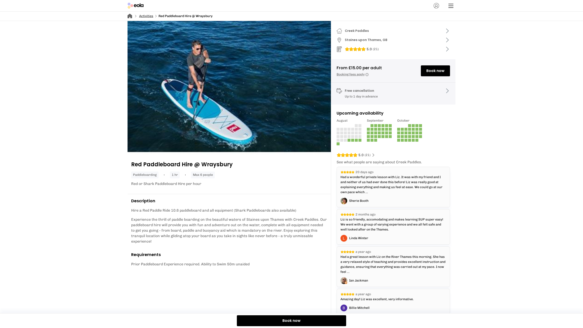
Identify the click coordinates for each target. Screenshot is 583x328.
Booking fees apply (351, 74)
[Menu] (450, 5)
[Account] (436, 5)
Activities (146, 16)
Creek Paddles (357, 30)
